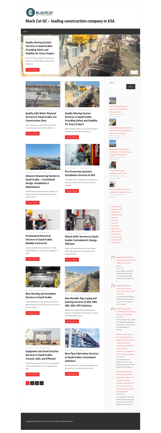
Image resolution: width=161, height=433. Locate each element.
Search (111, 83)
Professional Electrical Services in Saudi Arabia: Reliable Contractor (39, 239)
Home (25, 32)
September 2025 (116, 215)
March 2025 (115, 229)
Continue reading (32, 70)
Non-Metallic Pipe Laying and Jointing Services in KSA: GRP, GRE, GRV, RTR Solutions (81, 302)
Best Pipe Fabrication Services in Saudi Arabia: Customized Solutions (81, 357)
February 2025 (116, 231)
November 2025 (116, 209)
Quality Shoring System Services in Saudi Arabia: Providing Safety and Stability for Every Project (120, 130)
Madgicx (119, 286)
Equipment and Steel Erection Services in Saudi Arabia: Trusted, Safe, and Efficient (42, 355)
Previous (132, 72)
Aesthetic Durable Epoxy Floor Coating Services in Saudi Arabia (125, 311)
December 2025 (116, 206)
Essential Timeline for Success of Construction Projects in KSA (125, 288)
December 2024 (116, 237)
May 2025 (114, 223)
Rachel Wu (119, 309)
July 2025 (114, 218)
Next (136, 72)
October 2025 (115, 212)
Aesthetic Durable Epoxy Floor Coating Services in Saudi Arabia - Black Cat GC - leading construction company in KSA (125, 340)
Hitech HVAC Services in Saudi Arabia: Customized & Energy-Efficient (81, 240)
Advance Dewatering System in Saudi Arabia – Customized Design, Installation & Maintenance (120, 152)
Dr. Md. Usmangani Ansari (45, 39)
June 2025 (114, 220)
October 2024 (115, 243)
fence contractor (121, 257)
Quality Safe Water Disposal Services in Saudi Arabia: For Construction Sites (41, 117)
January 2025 (115, 234)
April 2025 (114, 226)
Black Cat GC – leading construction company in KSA (70, 20)
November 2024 (116, 240)
